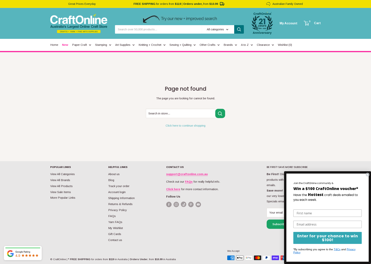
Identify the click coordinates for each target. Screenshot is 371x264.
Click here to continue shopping (185, 125)
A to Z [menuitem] (245, 44)
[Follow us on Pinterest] (191, 204)
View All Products (61, 186)
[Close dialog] (367, 175)
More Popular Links (62, 197)
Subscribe (279, 224)
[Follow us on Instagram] (176, 204)
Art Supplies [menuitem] (122, 44)
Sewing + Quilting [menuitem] (180, 44)
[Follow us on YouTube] (198, 204)
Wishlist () (285, 44)
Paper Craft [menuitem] (79, 44)
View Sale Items (60, 192)
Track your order (118, 186)
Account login (117, 192)
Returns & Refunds (120, 204)
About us (114, 174)
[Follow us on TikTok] (183, 205)
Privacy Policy (117, 210)
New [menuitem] (65, 44)
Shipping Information (121, 198)
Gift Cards (114, 234)
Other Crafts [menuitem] (207, 44)
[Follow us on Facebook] (169, 204)
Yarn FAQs (115, 222)
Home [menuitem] (54, 44)
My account (288, 23)
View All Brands (60, 180)
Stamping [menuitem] (101, 44)
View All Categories (62, 174)
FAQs (112, 216)
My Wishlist (115, 228)
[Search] (239, 29)
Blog (111, 180)
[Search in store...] (220, 113)
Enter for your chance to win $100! (327, 238)
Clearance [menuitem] (263, 44)
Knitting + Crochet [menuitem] (150, 44)
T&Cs (337, 249)
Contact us (115, 240)
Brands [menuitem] (228, 44)
